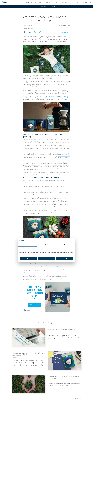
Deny (28, 258)
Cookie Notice (45, 253)
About (77, 2)
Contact (84, 2)
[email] (46, 32)
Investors (48, 2)
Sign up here (59, 266)
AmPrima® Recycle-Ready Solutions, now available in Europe (36, 12)
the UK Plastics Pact (33, 145)
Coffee (48, 96)
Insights (64, 2)
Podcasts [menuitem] (52, 6)
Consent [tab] (27, 244)
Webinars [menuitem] (43, 6)
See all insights (78, 398)
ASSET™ (40, 165)
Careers (56, 2)
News (71, 2)
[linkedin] (30, 32)
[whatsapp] (35, 32)
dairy (52, 96)
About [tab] (65, 244)
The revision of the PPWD (64, 156)
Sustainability (39, 2)
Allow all (65, 258)
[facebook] (25, 32)
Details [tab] (46, 244)
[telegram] (41, 32)
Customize (45, 258)
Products (29, 2)
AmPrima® (38, 90)
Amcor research (63, 83)
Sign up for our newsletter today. (30, 272)
